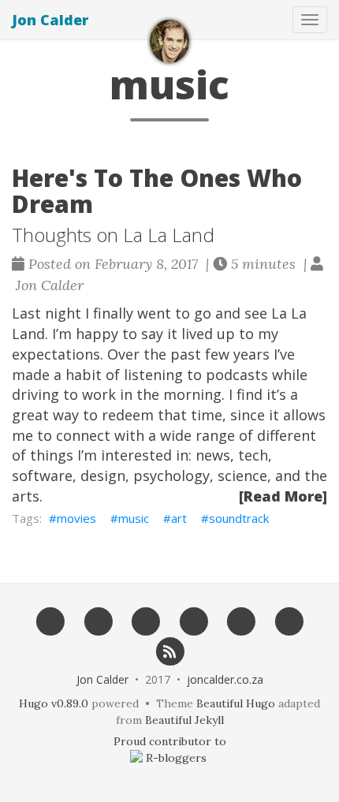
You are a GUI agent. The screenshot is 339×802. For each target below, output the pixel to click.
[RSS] (169, 650)
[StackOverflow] (241, 621)
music (133, 518)
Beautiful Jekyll (184, 720)
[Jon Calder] (169, 41)
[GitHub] (98, 621)
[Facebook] (50, 621)
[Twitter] (145, 621)
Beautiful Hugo (235, 703)
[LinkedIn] (193, 621)
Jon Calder (50, 19)
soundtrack (239, 518)
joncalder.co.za (225, 679)
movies (76, 518)
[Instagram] (288, 621)
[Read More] (283, 496)
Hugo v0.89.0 (53, 703)
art (179, 518)
